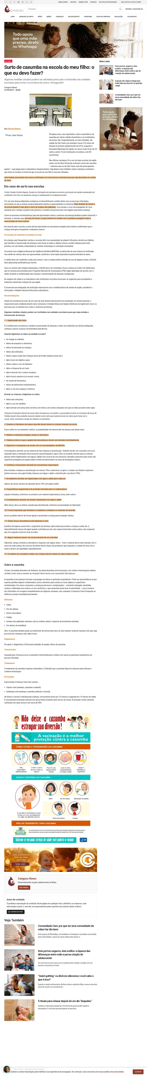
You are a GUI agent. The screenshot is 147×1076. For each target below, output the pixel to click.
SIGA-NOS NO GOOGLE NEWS (131, 2)
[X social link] (10, 2)
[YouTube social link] (18, 2)
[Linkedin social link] (27, 2)
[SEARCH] (120, 9)
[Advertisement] (73, 1041)
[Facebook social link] (6, 2)
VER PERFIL (24, 887)
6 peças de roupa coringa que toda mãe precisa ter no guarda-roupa (128, 83)
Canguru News (27, 878)
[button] (6, 1069)
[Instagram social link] (14, 2)
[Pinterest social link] (23, 2)
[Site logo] (14, 9)
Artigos (8, 61)
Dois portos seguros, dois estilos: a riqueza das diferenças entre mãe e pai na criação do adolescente (64, 955)
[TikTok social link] (31, 2)
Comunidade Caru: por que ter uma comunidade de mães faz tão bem (127, 97)
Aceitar (138, 1072)
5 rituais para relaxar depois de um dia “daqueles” (65, 1001)
